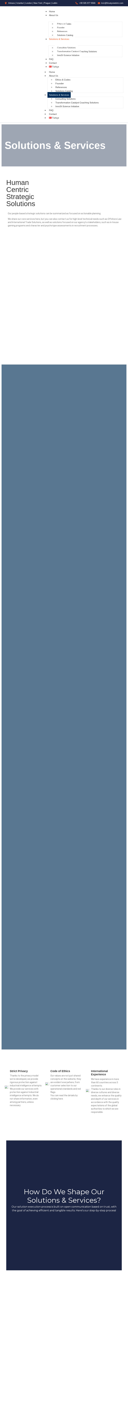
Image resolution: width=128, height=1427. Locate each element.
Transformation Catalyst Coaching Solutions (77, 51)
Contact (53, 63)
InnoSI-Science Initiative (68, 55)
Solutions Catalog (65, 35)
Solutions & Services (59, 39)
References (62, 31)
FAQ (51, 59)
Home (52, 11)
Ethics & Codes (64, 24)
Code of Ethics (60, 1071)
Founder (60, 28)
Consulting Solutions (66, 48)
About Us (53, 15)
